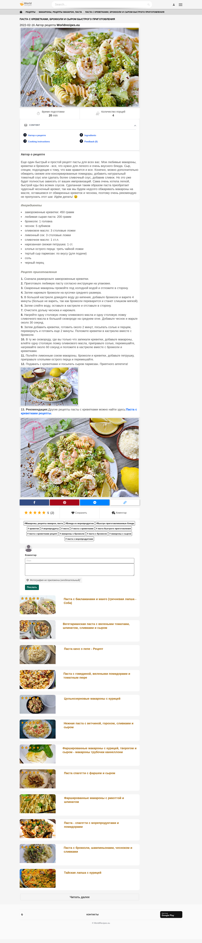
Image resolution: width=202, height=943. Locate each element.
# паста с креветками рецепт (42, 534)
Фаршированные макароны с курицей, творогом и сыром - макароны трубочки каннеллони (99, 750)
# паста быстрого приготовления (113, 528)
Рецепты (30, 12)
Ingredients (90, 135)
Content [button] (34, 125)
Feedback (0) (91, 141)
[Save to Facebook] (34, 502)
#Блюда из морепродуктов (80, 523)
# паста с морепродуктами (79, 539)
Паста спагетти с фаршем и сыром (89, 773)
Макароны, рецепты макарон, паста (60, 12)
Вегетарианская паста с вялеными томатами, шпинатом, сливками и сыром (96, 625)
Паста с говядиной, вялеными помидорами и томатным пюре (96, 675)
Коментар (121, 512)
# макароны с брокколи (72, 534)
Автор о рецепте (37, 135)
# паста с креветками (82, 528)
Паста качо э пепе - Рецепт (83, 648)
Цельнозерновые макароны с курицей (92, 698)
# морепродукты (50, 528)
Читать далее (80, 897)
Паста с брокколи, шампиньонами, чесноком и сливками (98, 849)
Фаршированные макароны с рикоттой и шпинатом (94, 799)
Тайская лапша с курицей (82, 872)
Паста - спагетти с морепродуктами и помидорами (91, 824)
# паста (65, 528)
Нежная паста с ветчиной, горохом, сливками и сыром (98, 725)
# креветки (33, 528)
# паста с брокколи (97, 534)
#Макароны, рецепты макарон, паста (44, 523)
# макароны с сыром (120, 534)
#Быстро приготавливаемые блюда (115, 523)
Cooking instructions (39, 141)
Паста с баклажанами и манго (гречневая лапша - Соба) (100, 601)
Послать (32, 587)
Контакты (93, 914)
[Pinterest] (22, 914)
